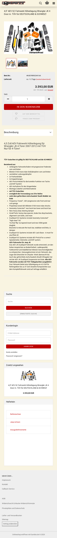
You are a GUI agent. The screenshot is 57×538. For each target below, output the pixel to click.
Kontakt (5, 484)
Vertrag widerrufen (10, 524)
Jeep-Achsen (15, 422)
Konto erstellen (11, 352)
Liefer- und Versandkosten (12, 515)
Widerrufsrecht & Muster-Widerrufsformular (18, 503)
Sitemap (5, 519)
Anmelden (28, 346)
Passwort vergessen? (14, 356)
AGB (3, 499)
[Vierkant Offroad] (12, 3)
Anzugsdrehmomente (18, 430)
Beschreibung (11, 132)
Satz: (6, 94)
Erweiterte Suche (28, 314)
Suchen (28, 308)
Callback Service (8, 489)
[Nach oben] (7, 534)
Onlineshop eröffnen (20, 535)
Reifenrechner (15, 414)
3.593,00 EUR (28, 393)
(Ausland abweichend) (43, 79)
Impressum (6, 480)
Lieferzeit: (8, 79)
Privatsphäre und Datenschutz (13, 508)
